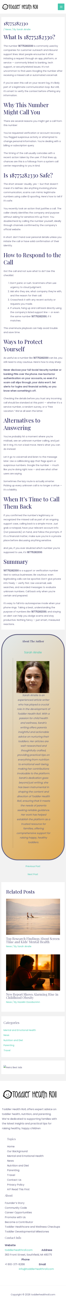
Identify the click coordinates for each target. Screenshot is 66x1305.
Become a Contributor (19, 1222)
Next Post (33, 874)
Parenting (9, 1045)
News (8, 29)
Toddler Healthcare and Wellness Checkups (32, 1227)
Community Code (16, 1208)
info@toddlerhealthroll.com (36, 1269)
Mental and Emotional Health (20, 1030)
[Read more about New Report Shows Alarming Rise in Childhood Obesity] (33, 972)
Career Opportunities (18, 1212)
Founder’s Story (15, 1203)
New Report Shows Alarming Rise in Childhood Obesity (32, 996)
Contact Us (14, 1180)
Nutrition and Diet (13, 1040)
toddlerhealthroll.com (23, 1250)
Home (11, 1146)
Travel (7, 1050)
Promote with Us (15, 1217)
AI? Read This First (18, 1189)
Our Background (17, 1151)
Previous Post (33, 866)
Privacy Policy (15, 1185)
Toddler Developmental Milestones (27, 1231)
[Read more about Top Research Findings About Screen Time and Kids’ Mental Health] (33, 916)
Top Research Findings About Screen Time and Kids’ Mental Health (33, 940)
